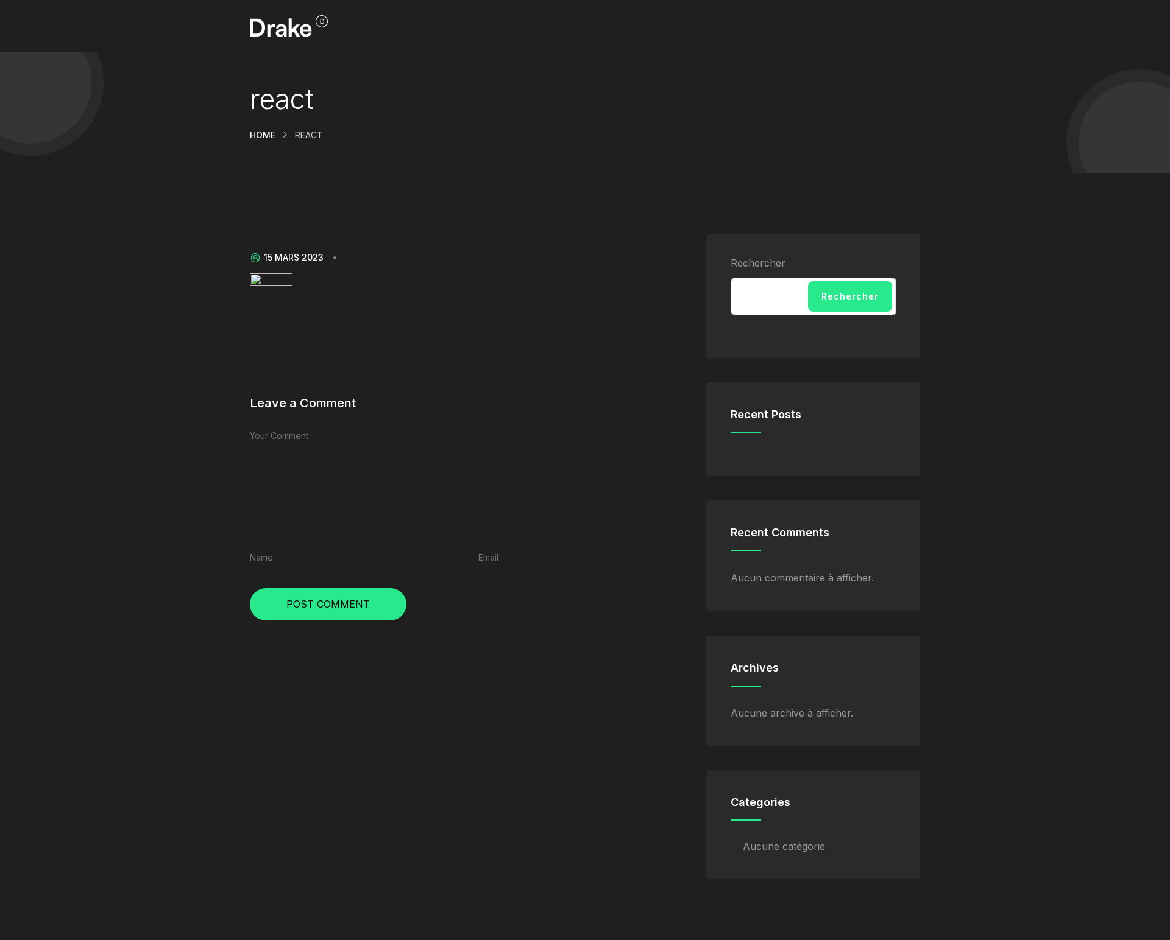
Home (262, 135)
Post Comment (328, 604)
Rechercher (758, 263)
